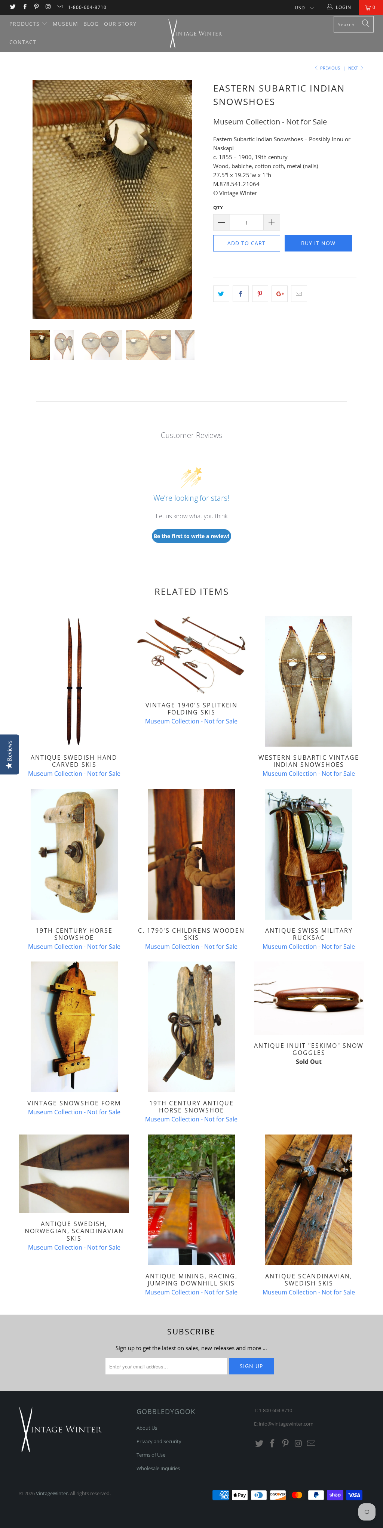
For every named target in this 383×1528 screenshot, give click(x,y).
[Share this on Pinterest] (260, 293)
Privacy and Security (159, 1441)
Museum (65, 23)
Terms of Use (151, 1454)
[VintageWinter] (195, 33)
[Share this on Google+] (280, 293)
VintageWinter (52, 1493)
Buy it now (318, 243)
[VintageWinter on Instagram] (48, 7)
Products (25, 23)
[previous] (29, 205)
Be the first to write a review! (191, 536)
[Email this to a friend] (299, 293)
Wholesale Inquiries (158, 1468)
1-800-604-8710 (87, 7)
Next (353, 68)
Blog (91, 23)
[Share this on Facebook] (241, 293)
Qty (218, 207)
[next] (196, 205)
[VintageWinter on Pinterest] (36, 7)
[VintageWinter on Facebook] (24, 7)
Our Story (120, 23)
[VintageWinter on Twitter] (12, 7)
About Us (147, 1427)
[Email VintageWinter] (59, 7)
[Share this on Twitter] (221, 293)
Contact (22, 42)
